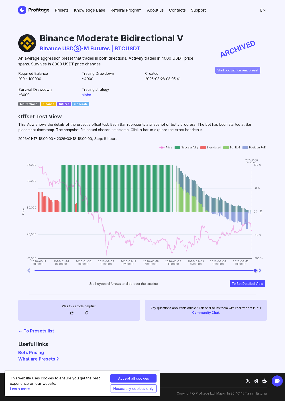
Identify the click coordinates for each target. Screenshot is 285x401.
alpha (86, 95)
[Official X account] (248, 381)
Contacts (177, 10)
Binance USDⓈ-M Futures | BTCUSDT (90, 48)
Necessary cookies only (133, 388)
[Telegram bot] (264, 381)
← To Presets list (36, 331)
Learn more (20, 389)
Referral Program (126, 10)
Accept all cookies (133, 378)
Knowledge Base (89, 10)
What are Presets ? (38, 359)
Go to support (247, 364)
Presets (62, 10)
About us (155, 10)
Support (198, 10)
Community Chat (205, 312)
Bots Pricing (31, 352)
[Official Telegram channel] (256, 381)
